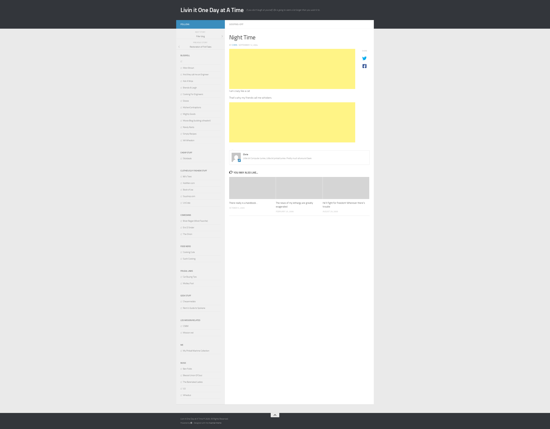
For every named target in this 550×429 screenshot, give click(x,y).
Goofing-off (236, 24)
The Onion (187, 234)
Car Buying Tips (190, 277)
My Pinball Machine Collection (196, 350)
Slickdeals (187, 158)
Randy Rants (188, 127)
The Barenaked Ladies (193, 382)
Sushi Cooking (189, 258)
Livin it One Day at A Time (211, 10)
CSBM (185, 326)
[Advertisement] (292, 69)
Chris (234, 45)
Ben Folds (187, 369)
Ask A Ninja (188, 81)
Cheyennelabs (189, 301)
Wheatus (187, 395)
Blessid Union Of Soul (192, 375)
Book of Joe (188, 189)
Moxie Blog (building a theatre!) (197, 120)
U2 (184, 388)
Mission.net (188, 332)
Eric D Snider (188, 227)
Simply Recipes (190, 134)
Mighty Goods (189, 114)
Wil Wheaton (188, 140)
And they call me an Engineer (196, 74)
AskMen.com (189, 183)
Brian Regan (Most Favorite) (195, 221)
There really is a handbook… (243, 203)
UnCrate (186, 203)
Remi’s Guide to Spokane (194, 308)
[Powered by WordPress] (191, 423)
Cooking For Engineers (193, 94)
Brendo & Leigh (190, 87)
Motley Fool (188, 283)
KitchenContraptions (192, 107)
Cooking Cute (189, 252)
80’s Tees (187, 176)
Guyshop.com (189, 196)
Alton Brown (188, 68)
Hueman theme (215, 423)
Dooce (186, 101)
